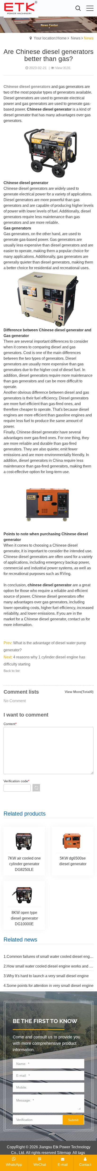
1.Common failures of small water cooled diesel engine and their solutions (48, 957)
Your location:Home (50, 38)
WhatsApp (14, 1164)
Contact (85, 1164)
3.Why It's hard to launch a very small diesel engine (46, 976)
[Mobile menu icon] (89, 8)
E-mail (63, 1164)
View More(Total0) (79, 692)
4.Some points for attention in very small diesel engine (48, 986)
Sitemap (64, 1153)
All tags (79, 1153)
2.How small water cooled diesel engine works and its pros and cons (48, 966)
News (76, 38)
